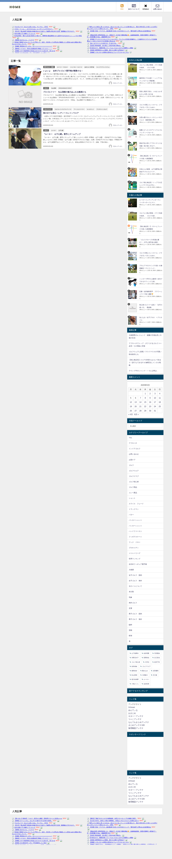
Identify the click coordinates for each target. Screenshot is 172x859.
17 (155, 402)
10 (155, 398)
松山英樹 (134, 675)
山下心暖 (61, 130)
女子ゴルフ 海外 (135, 580)
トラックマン (134, 509)
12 (131, 402)
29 (145, 411)
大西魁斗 (145, 675)
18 (160, 402)
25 (160, 406)
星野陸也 (146, 657)
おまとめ (132, 713)
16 (150, 402)
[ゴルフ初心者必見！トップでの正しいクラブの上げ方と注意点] (132, 185)
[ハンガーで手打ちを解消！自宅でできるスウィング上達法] (132, 282)
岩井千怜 (157, 662)
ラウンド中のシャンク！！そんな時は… (143, 370)
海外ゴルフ (133, 603)
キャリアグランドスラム (103, 67)
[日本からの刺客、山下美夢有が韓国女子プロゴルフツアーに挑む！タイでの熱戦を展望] (132, 172)
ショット (132, 498)
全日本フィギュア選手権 (138, 564)
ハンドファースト (135, 531)
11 (160, 398)
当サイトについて (135, 586)
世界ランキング (134, 559)
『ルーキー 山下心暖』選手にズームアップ (62, 134)
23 (150, 406)
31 (155, 411)
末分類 (131, 591)
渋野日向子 (135, 657)
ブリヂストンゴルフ (102, 109)
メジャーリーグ (134, 553)
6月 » (136, 414)
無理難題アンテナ (135, 728)
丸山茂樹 (53, 88)
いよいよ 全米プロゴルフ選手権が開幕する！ (63, 71)
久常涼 (147, 662)
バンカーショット (135, 520)
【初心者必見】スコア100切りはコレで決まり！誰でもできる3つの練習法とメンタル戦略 (145, 362)
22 (145, 406)
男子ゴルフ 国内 (135, 614)
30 (150, 411)
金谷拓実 (146, 684)
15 (145, 402)
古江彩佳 (157, 657)
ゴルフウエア (47, 109)
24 (155, 406)
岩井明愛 (146, 653)
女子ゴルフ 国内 (135, 575)
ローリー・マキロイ (62, 67)
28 (140, 411)
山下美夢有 (135, 653)
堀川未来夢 (135, 679)
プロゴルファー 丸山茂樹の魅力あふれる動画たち (64, 92)
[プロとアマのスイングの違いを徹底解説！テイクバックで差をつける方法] (132, 268)
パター (131, 514)
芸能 (130, 630)
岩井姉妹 (134, 666)
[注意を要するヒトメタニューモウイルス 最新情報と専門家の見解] (132, 120)
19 (131, 406)
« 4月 (130, 414)
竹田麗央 (157, 653)
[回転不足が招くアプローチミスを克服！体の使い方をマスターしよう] (132, 146)
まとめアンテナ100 (136, 725)
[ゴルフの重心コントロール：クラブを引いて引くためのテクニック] (132, 107)
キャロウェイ (90, 109)
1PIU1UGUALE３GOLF (65, 88)
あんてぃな (133, 710)
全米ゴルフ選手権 (89, 67)
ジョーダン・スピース (76, 67)
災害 (130, 608)
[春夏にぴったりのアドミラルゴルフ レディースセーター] (132, 133)
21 (140, 406)
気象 (130, 597)
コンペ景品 (133, 492)
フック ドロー (134, 542)
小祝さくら (135, 684)
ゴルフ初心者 (134, 481)
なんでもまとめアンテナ (138, 722)
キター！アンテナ (135, 716)
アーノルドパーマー (79, 109)
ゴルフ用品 (133, 487)
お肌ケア (132, 460)
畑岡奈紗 (134, 670)
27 (136, 411)
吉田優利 (155, 670)
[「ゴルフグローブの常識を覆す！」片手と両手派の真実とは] (132, 242)
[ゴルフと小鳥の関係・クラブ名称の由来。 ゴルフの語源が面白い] (132, 68)
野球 (130, 636)
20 (136, 406)
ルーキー (53, 130)
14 (140, 402)
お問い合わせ (134, 454)
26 (131, 411)
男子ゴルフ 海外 (49, 67)
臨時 (130, 625)
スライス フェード (136, 503)
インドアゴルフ (134, 448)
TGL (130, 437)
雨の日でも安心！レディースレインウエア (61, 113)
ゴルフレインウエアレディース (63, 109)
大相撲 (131, 569)
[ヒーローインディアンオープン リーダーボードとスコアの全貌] (132, 203)
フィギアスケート (135, 537)
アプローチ (133, 443)
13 (136, 402)
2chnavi (131, 707)
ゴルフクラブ (134, 476)
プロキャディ (134, 548)
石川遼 (155, 675)
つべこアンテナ (134, 719)
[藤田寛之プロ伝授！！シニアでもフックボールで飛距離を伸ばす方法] (132, 81)
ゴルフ (46, 88)
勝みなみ (145, 670)
